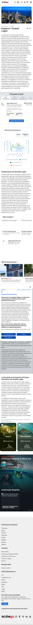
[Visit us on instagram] (16, 616)
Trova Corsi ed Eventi (16, 120)
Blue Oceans (5, 551)
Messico (3, 542)
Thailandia (4, 528)
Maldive (3, 544)
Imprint (3, 561)
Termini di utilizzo (6, 558)
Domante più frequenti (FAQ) (9, 554)
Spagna (3, 533)
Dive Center (8, 217)
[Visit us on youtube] (30, 616)
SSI (2, 575)
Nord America (4, 26)
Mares (3, 579)
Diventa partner (5, 568)
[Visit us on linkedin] (26, 616)
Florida (3, 537)
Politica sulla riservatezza (24, 289)
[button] (4, 290)
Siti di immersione (9, 262)
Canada (12, 26)
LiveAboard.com (6, 577)
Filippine (3, 540)
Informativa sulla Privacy (8, 556)
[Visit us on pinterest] (23, 616)
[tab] (5, 98)
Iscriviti (5, 604)
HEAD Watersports (8, 571)
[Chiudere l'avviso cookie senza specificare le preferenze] (30, 287)
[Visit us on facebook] (19, 616)
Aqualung (4, 582)
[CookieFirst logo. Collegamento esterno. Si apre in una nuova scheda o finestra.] (2, 292)
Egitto (3, 530)
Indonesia (4, 535)
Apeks (3, 584)
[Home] (5, 2)
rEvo (2, 586)
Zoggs (3, 589)
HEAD (3, 591)
